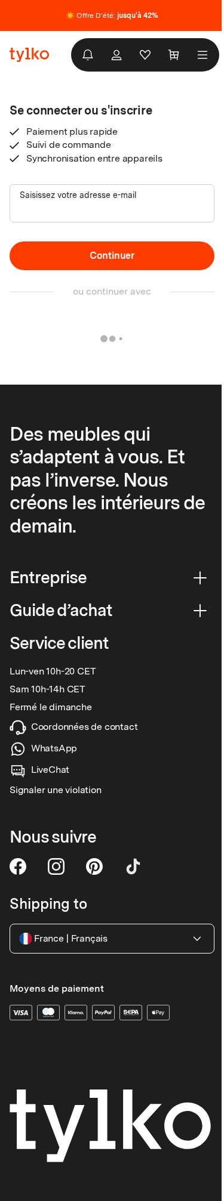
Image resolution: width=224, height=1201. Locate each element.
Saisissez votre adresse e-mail (78, 195)
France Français (71, 938)
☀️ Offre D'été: (112, 15)
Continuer (112, 255)
